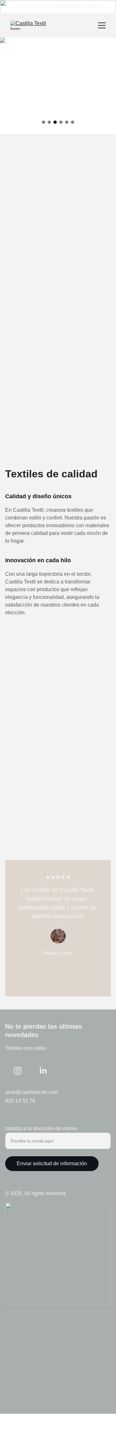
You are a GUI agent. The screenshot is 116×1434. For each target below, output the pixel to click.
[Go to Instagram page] (18, 1071)
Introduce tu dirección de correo (41, 1128)
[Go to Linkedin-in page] (43, 1071)
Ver (58, 241)
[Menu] (102, 25)
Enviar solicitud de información (52, 1163)
